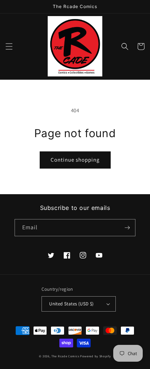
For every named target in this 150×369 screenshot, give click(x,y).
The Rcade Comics (65, 356)
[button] (9, 46)
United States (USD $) (71, 304)
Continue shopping (75, 159)
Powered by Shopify (95, 356)
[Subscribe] (127, 227)
